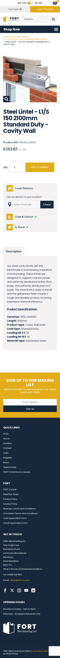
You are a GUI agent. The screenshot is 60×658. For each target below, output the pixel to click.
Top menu (13, 9)
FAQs (5, 433)
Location (7, 443)
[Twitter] (12, 590)
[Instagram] (19, 590)
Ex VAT (38, 3)
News (6, 462)
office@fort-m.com (20, 580)
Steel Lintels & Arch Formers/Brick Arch (26, 39)
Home (5, 36)
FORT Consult (10, 489)
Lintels (25, 36)
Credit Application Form (15, 522)
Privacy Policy (10, 499)
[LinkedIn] (33, 590)
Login (6, 452)
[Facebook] (5, 590)
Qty (5, 167)
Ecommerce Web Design (43, 651)
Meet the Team (11, 494)
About (6, 438)
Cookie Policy (10, 503)
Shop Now (12, 29)
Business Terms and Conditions (19, 508)
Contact (7, 448)
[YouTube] (26, 590)
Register (7, 457)
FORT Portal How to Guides (16, 472)
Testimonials (9, 467)
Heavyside (15, 36)
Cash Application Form (15, 518)
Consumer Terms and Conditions (20, 513)
